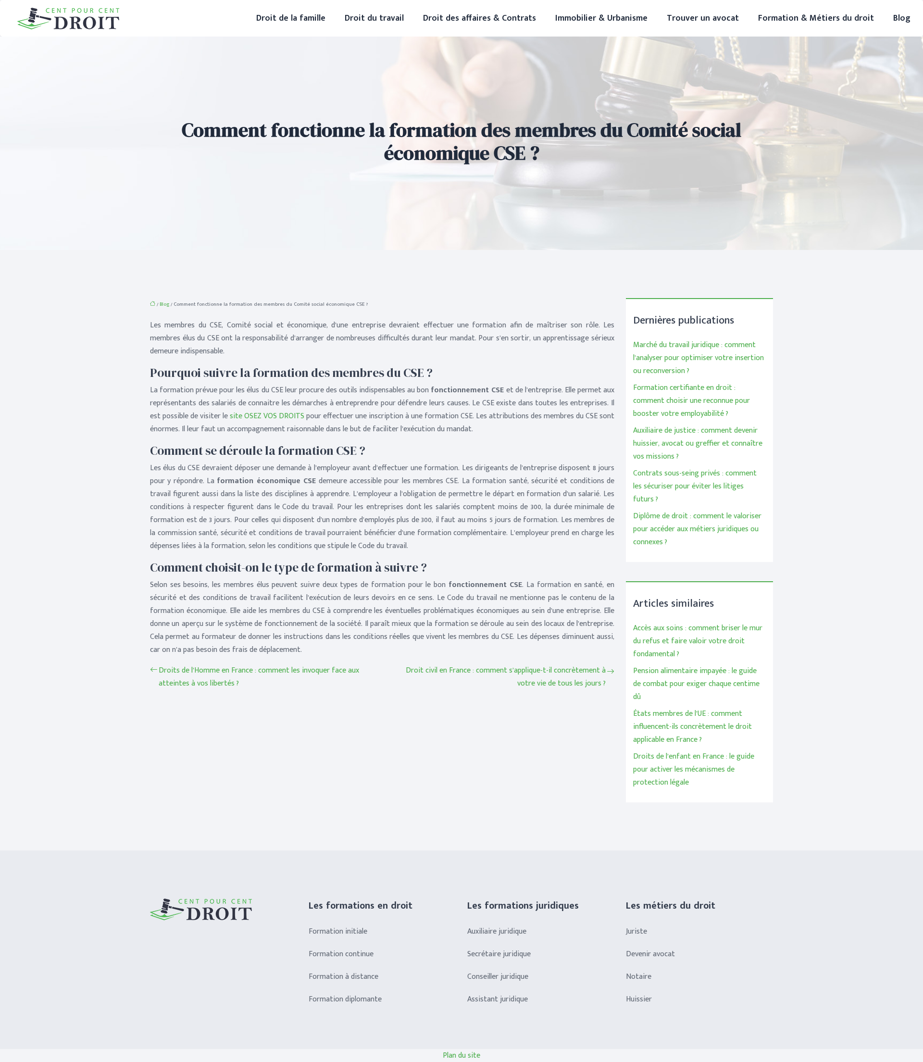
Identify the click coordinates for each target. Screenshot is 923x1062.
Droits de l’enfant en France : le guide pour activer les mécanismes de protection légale (693, 769)
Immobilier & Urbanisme (601, 18)
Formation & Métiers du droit (816, 18)
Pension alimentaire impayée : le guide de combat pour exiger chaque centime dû (696, 683)
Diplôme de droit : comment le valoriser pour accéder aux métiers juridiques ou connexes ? (697, 529)
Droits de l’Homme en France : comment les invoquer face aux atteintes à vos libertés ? (259, 677)
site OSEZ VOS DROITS (267, 416)
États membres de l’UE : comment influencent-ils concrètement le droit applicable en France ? (692, 726)
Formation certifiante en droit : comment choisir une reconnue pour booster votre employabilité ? (691, 400)
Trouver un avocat (703, 18)
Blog (902, 18)
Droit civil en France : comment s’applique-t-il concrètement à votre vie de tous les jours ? (506, 677)
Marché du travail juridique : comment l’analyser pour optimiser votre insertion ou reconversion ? (698, 357)
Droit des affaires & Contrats (479, 18)
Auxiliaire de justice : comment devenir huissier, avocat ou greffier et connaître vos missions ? (697, 443)
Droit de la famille (290, 18)
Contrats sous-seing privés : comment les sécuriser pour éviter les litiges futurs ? (695, 486)
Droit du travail (374, 18)
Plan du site (461, 1055)
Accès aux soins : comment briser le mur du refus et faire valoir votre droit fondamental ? (697, 641)
